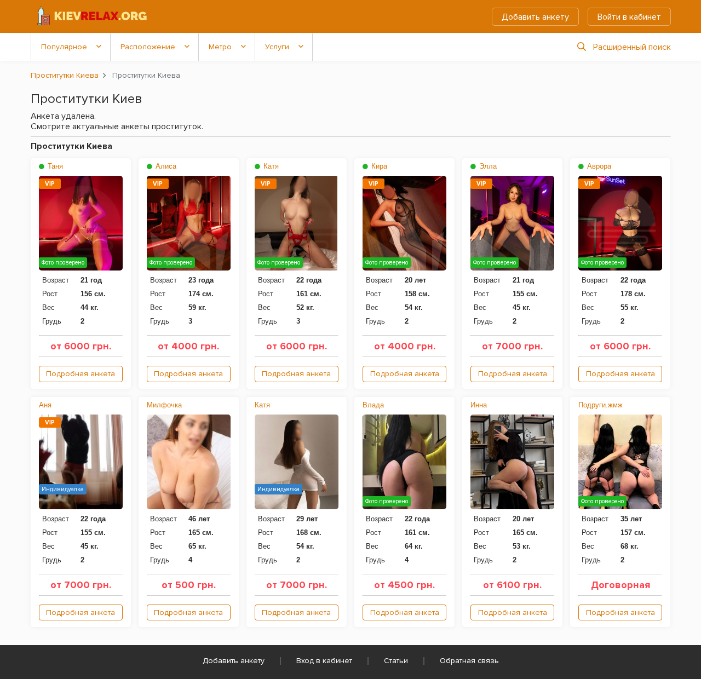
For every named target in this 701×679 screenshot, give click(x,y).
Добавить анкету (535, 16)
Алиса (164, 166)
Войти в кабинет (629, 16)
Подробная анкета (80, 373)
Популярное (64, 46)
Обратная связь (469, 660)
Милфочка (164, 405)
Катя (270, 166)
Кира (378, 166)
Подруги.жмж (600, 405)
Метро (220, 46)
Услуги (277, 46)
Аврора (598, 166)
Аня (45, 405)
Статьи (396, 660)
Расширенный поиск (632, 47)
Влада (373, 405)
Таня (54, 166)
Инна (478, 405)
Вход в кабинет (324, 660)
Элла (487, 166)
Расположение (147, 46)
